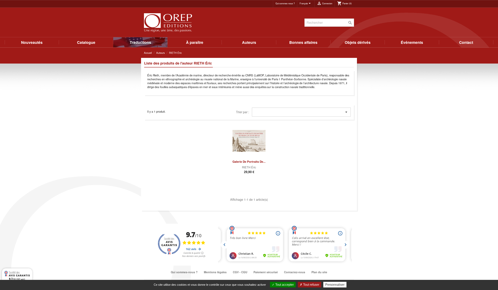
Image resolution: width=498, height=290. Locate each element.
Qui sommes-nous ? (285, 3)
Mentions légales (215, 272)
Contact (466, 42)
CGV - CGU (240, 272)
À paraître (194, 42)
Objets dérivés (358, 42)
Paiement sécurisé (265, 272)
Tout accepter (284, 284)
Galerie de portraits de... (249, 162)
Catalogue (86, 42)
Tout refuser (310, 284)
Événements (412, 42)
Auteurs (249, 42)
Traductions (140, 42)
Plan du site (319, 272)
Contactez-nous (294, 272)
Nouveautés (32, 42)
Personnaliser (335, 284)
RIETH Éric (249, 167)
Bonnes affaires (303, 42)
